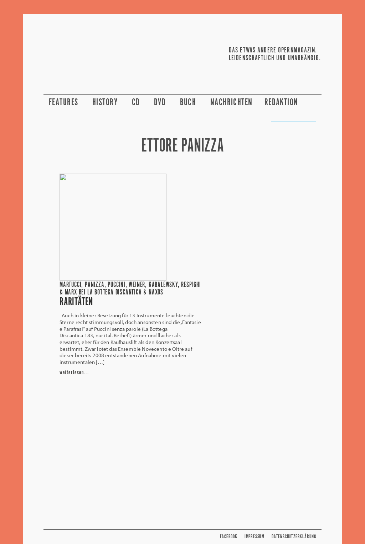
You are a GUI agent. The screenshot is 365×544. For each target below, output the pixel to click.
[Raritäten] (113, 278)
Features (65, 102)
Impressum (254, 536)
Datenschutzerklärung (294, 536)
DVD (161, 102)
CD (137, 102)
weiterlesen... (74, 372)
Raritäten (76, 302)
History (106, 102)
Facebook (228, 536)
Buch (189, 102)
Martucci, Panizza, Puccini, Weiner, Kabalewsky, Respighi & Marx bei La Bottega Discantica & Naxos (130, 289)
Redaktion (282, 102)
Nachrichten (231, 102)
